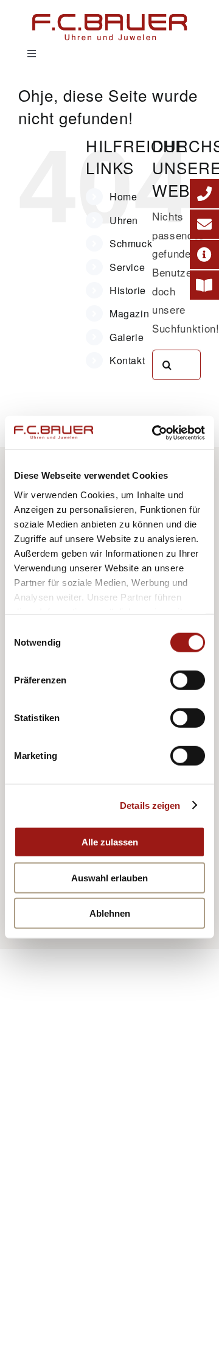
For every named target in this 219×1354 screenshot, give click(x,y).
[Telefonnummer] (204, 193)
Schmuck (130, 243)
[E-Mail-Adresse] (204, 224)
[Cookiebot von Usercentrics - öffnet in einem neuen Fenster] (154, 432)
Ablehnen (109, 913)
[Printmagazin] (204, 285)
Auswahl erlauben (109, 877)
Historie (127, 290)
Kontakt (127, 360)
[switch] (187, 680)
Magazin (129, 313)
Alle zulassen (110, 842)
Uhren (123, 220)
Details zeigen (150, 805)
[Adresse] (204, 254)
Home (123, 196)
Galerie (126, 337)
